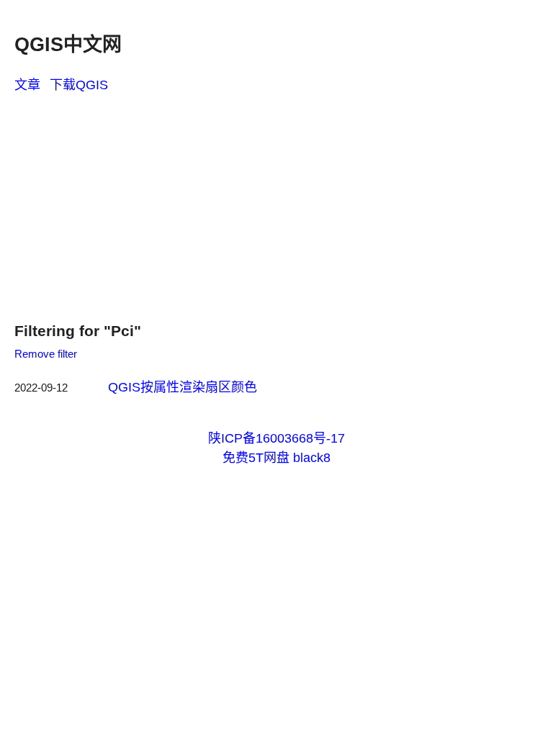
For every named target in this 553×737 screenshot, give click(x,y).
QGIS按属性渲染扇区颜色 (182, 387)
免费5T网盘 (255, 458)
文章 (27, 85)
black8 (312, 458)
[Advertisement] (276, 203)
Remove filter (45, 354)
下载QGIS (79, 85)
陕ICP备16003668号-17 (276, 438)
